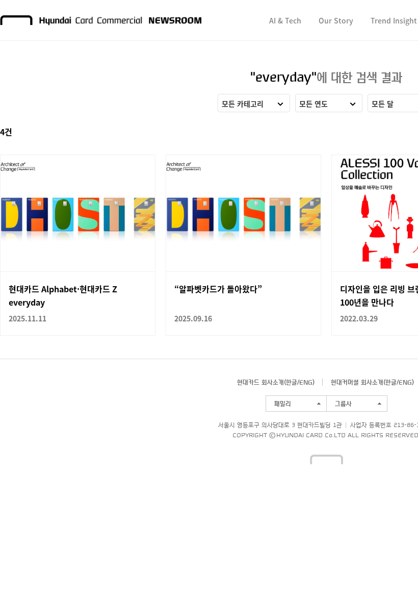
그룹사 (343, 403)
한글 (291, 382)
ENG (305, 382)
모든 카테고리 (243, 103)
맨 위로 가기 (390, 574)
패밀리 (282, 403)
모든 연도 (313, 103)
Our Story (336, 20)
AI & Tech (285, 20)
